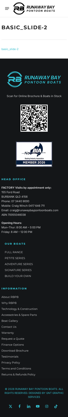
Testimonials (9, 356)
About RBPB (9, 297)
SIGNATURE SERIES (18, 270)
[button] (7, 8)
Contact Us (8, 326)
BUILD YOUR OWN (18, 276)
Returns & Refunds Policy (18, 374)
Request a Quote (12, 338)
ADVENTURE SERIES (19, 264)
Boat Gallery (9, 321)
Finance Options (12, 344)
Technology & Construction (19, 309)
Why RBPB (9, 303)
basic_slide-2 (9, 49)
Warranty (7, 332)
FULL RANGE (14, 252)
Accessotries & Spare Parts (19, 315)
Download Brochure (14, 350)
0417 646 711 (36, 205)
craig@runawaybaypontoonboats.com (34, 210)
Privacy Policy (10, 362)
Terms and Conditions (16, 368)
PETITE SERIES (15, 258)
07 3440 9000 (20, 201)
